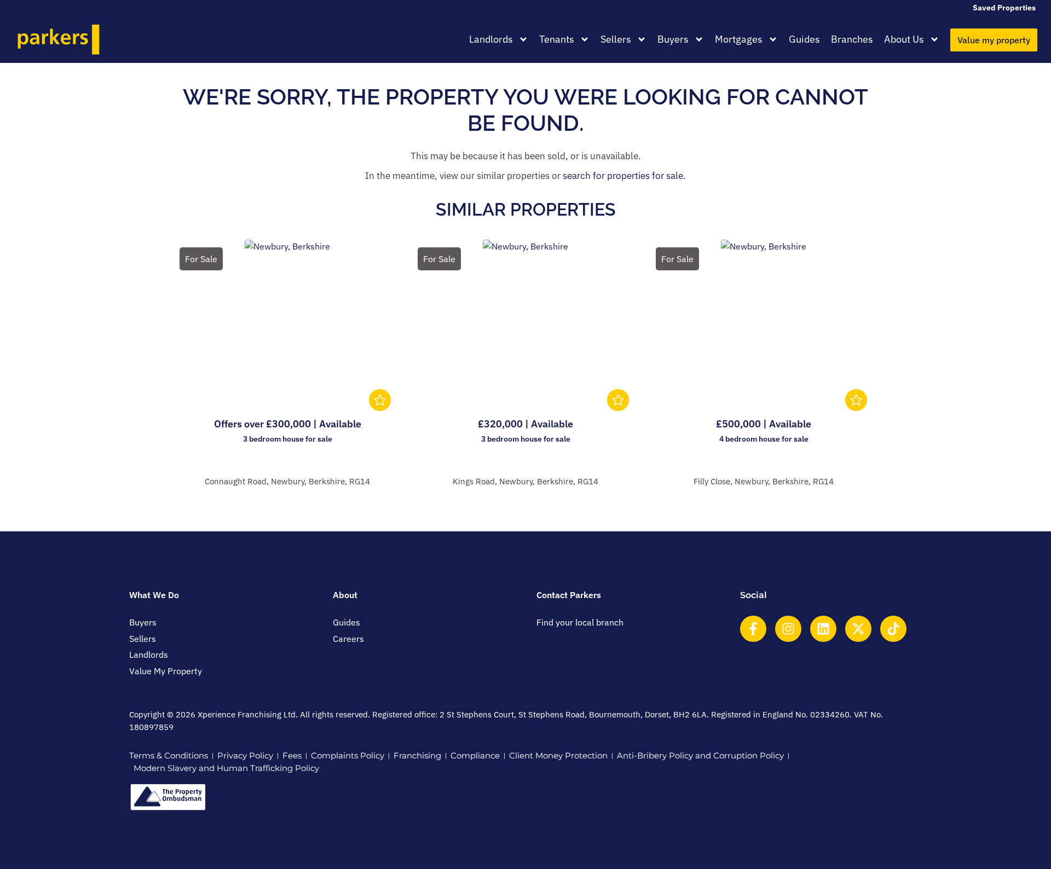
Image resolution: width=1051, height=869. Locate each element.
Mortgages (739, 39)
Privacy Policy (245, 755)
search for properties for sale (623, 176)
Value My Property (165, 670)
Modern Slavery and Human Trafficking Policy (226, 768)
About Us (904, 39)
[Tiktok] (893, 629)
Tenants (556, 39)
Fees (292, 755)
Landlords (491, 39)
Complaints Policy (347, 755)
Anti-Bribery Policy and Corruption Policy (700, 755)
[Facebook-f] (753, 629)
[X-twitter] (858, 629)
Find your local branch (579, 622)
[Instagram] (788, 629)
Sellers (615, 39)
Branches (852, 39)
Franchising (417, 755)
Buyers (673, 39)
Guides (804, 39)
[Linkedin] (823, 629)
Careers (348, 638)
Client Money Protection (558, 755)
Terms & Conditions (168, 755)
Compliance (475, 755)
